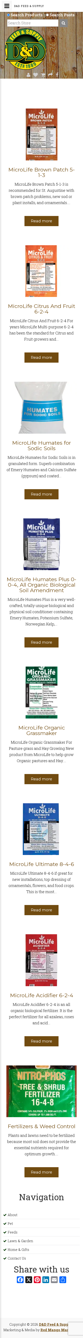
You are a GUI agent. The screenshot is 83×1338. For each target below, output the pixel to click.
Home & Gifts (18, 1249)
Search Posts (62, 14)
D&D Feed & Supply (55, 1324)
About (12, 1215)
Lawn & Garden (20, 1241)
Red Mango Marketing (60, 1330)
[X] (28, 1280)
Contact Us (17, 1258)
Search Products (27, 14)
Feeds (12, 1232)
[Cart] (42, 74)
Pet (10, 1223)
